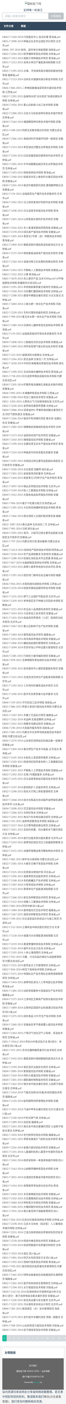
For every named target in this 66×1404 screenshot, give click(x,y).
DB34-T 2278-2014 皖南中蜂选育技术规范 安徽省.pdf (31, 1240)
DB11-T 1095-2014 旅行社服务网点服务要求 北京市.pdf (32, 838)
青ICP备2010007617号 (33, 1377)
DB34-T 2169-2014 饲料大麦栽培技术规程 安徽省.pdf (31, 1075)
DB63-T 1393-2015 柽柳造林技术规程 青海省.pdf (28, 172)
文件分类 (9, 26)
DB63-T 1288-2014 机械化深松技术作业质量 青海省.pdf (32, 558)
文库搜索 (56, 16)
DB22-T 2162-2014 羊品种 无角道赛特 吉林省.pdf (28, 719)
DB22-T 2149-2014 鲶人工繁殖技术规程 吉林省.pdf (29, 490)
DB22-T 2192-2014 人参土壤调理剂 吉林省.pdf (27, 952)
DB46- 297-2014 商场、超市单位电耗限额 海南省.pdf (31, 49)
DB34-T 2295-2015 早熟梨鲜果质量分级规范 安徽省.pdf (32, 287)
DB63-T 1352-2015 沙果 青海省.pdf (21, 274)
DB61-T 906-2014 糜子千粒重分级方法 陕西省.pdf (29, 503)
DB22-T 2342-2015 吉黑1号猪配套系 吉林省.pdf (28, 774)
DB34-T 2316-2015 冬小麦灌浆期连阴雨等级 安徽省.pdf (32, 227)
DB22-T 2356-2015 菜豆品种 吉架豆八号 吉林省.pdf (30, 359)
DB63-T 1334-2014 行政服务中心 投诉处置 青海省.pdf (31, 37)
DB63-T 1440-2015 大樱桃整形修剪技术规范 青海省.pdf (32, 1206)
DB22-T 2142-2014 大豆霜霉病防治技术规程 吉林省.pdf (32, 1198)
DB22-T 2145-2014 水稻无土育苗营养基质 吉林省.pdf (31, 757)
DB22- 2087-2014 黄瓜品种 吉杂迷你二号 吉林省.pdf (30, 524)
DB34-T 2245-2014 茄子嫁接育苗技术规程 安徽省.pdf (31, 1329)
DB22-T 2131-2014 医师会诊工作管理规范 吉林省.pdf (31, 965)
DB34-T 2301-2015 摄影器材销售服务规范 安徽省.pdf (31, 1079)
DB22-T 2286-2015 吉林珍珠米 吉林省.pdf (25, 812)
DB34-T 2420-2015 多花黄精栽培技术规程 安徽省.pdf (31, 1194)
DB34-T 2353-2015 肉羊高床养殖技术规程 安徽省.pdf (31, 639)
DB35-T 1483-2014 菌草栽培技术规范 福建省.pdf (28, 634)
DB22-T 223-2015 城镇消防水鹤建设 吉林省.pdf (28, 354)
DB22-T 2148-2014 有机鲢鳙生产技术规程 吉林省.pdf (31, 880)
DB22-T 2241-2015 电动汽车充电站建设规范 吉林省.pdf (32, 817)
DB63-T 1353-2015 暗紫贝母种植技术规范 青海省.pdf (31, 58)
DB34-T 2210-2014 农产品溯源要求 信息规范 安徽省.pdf (32, 554)
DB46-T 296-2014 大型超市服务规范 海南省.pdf (28, 727)
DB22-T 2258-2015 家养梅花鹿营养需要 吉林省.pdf (29, 405)
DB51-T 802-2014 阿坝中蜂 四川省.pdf (23, 906)
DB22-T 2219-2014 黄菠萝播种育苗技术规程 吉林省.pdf (32, 944)
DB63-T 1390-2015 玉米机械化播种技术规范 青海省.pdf (32, 371)
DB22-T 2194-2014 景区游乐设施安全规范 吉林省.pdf (31, 1067)
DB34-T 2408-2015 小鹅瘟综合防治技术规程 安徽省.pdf (32, 342)
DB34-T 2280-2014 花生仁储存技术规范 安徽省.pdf (29, 397)
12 (59, 1338)
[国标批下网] (33, 3)
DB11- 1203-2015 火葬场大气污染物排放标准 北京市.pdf (33, 401)
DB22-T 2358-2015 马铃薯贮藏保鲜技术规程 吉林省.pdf (32, 291)
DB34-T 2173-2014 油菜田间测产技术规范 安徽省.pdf (31, 435)
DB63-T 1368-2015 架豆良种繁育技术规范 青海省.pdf (31, 897)
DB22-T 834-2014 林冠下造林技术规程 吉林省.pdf (29, 969)
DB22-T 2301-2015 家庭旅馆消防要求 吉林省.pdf (28, 473)
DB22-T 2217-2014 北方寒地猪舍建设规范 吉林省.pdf (31, 825)
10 (47, 1338)
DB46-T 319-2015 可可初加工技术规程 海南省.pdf (29, 702)
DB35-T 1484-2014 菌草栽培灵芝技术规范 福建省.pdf (31, 910)
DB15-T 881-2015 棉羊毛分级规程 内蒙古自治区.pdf (30, 859)
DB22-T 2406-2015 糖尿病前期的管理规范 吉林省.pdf (31, 643)
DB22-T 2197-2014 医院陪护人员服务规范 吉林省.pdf (31, 787)
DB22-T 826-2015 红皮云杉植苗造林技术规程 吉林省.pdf (32, 1219)
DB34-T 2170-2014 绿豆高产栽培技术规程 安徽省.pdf (31, 232)
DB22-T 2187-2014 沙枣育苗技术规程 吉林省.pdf (28, 884)
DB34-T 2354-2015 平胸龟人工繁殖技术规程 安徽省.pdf (32, 270)
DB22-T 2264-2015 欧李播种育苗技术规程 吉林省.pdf (31, 53)
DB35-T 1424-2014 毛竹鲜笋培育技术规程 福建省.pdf (31, 1134)
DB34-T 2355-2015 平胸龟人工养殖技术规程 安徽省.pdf (32, 770)
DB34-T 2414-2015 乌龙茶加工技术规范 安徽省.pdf (29, 613)
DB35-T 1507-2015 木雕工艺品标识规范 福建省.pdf (29, 715)
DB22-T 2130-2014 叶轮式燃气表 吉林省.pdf (26, 1117)
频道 (23, 26)
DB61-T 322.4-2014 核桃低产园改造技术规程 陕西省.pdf (32, 549)
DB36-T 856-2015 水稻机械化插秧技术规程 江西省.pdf (31, 583)
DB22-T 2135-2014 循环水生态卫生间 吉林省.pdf (28, 948)
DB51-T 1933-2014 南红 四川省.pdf (21, 1253)
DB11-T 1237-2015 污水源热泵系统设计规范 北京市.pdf (32, 1304)
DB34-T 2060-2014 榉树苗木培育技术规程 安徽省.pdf (31, 1202)
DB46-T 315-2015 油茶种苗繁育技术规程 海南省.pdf (30, 821)
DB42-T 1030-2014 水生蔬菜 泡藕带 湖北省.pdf (27, 469)
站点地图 (46, 1371)
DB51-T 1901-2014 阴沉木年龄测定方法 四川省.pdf (29, 1257)
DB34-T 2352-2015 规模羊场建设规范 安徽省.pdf (28, 723)
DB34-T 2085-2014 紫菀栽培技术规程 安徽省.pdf (28, 1071)
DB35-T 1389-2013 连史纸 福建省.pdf (22, 1122)
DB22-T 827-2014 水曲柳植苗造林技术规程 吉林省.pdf (31, 562)
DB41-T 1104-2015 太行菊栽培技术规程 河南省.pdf (29, 1287)
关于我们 (33, 1365)
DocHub (36, 1382)
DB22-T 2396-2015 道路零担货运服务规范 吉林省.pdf (31, 876)
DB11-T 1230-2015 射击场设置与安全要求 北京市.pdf (31, 1300)
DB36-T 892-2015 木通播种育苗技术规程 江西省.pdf (30, 393)
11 (53, 1338)
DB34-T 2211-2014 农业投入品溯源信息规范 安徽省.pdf (32, 609)
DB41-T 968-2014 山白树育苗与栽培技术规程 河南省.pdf (32, 1325)
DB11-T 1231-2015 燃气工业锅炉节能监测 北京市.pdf (31, 596)
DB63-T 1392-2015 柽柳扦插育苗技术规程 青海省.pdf (31, 1262)
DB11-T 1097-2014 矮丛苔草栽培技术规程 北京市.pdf (31, 486)
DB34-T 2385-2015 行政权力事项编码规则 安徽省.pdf (31, 655)
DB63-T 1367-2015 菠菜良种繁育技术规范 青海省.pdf (31, 914)
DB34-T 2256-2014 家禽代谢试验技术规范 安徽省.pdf (31, 1147)
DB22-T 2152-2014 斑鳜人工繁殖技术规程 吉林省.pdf (31, 901)
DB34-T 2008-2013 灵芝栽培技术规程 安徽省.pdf (28, 808)
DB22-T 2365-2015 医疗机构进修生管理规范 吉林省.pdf (32, 1283)
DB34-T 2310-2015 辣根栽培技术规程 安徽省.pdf (28, 439)
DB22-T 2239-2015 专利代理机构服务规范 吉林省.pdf (31, 312)
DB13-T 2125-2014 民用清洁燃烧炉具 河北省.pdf (28, 872)
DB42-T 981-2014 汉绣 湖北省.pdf (20, 528)
